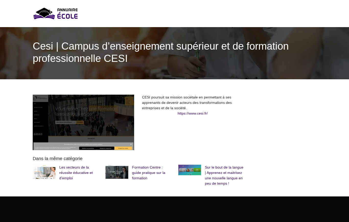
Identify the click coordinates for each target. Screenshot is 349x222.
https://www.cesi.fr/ (193, 113)
